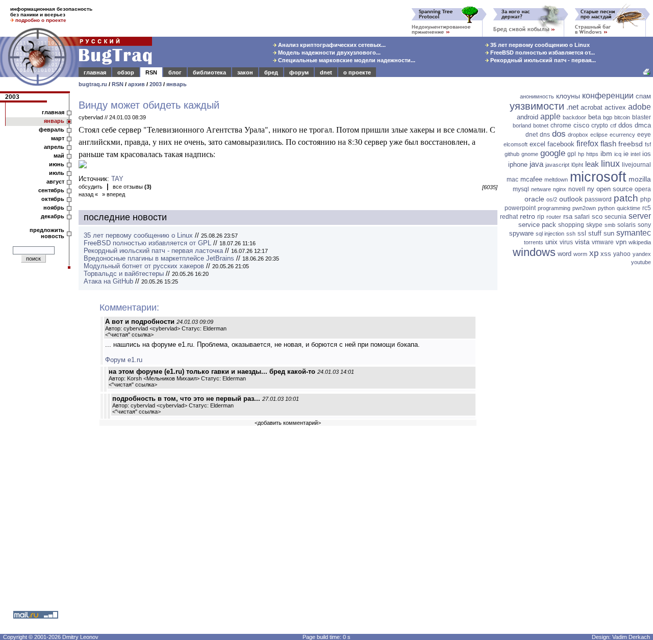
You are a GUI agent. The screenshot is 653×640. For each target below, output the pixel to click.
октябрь (52, 199)
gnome (529, 154)
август (55, 181)
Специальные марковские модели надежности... (346, 60)
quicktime (628, 208)
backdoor (574, 117)
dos (559, 134)
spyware (521, 233)
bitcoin (622, 117)
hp (581, 154)
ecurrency (622, 135)
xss (605, 254)
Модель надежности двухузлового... (329, 52)
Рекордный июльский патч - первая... (542, 60)
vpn (621, 242)
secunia (615, 216)
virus (566, 242)
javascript (557, 165)
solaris (626, 224)
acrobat (591, 107)
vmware (603, 242)
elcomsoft (516, 144)
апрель (54, 147)
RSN (151, 72)
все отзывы (132, 187)
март (57, 138)
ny (590, 189)
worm (580, 254)
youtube (641, 262)
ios (646, 154)
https (592, 154)
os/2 (551, 199)
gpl (571, 154)
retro (527, 216)
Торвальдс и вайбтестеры (124, 273)
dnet (326, 72)
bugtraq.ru (93, 84)
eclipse (599, 135)
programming (554, 208)
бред (271, 72)
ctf (613, 125)
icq (617, 154)
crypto (599, 125)
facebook (560, 144)
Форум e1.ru (123, 360)
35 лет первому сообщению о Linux (539, 45)
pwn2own (584, 208)
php (645, 199)
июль (56, 173)
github (512, 154)
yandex (642, 254)
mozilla (640, 179)
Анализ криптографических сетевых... (331, 45)
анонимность (537, 96)
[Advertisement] (576, 426)
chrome (560, 125)
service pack (537, 224)
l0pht (577, 165)
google (552, 153)
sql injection (550, 234)
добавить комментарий (288, 423)
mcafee (531, 179)
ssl (581, 233)
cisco (581, 125)
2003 (155, 84)
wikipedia (640, 242)
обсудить (91, 187)
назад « (88, 194)
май (59, 155)
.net (572, 107)
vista (582, 242)
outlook (571, 199)
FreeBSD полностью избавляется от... (542, 52)
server (640, 216)
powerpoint (520, 208)
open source (614, 189)
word (564, 254)
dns (545, 134)
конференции (608, 95)
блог (175, 72)
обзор (125, 72)
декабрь (52, 216)
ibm (606, 153)
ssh (570, 234)
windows (534, 252)
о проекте (357, 72)
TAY (117, 179)
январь (176, 84)
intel (635, 154)
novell (576, 189)
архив (136, 84)
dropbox (578, 135)
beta (594, 117)
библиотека (209, 72)
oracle (534, 199)
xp (593, 253)
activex (615, 107)
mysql (521, 189)
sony (644, 224)
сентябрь (51, 190)
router (553, 217)
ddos (625, 125)
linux (610, 164)
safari (582, 216)
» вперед (113, 194)
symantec (633, 232)
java (536, 164)
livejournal (636, 164)
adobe (639, 107)
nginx (559, 189)
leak (592, 164)
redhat (509, 216)
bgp (607, 117)
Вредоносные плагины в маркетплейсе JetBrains (159, 258)
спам (643, 96)
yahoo (622, 254)
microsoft (598, 177)
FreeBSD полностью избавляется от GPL (147, 243)
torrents (533, 242)
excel (537, 144)
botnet (540, 125)
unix (551, 242)
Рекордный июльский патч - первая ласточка (153, 250)
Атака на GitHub (108, 281)
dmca (643, 125)
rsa (567, 216)
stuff (594, 233)
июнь (56, 164)
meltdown (556, 179)
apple (550, 116)
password (598, 199)
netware (541, 189)
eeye (644, 134)
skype (594, 224)
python (606, 208)
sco (597, 216)
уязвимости (537, 106)
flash (608, 143)
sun (609, 233)
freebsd (630, 144)
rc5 (646, 208)
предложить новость (47, 233)
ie (626, 154)
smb (610, 225)
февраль (51, 129)
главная (95, 72)
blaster (641, 117)
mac (512, 179)
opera (643, 189)
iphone (518, 164)
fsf (648, 144)
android (527, 117)
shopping (571, 224)
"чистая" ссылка (129, 334)
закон (245, 72)
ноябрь (53, 207)
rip (540, 216)
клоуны (568, 96)
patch (626, 198)
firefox (587, 143)
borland (522, 125)
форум (299, 72)
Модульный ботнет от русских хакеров (144, 266)
